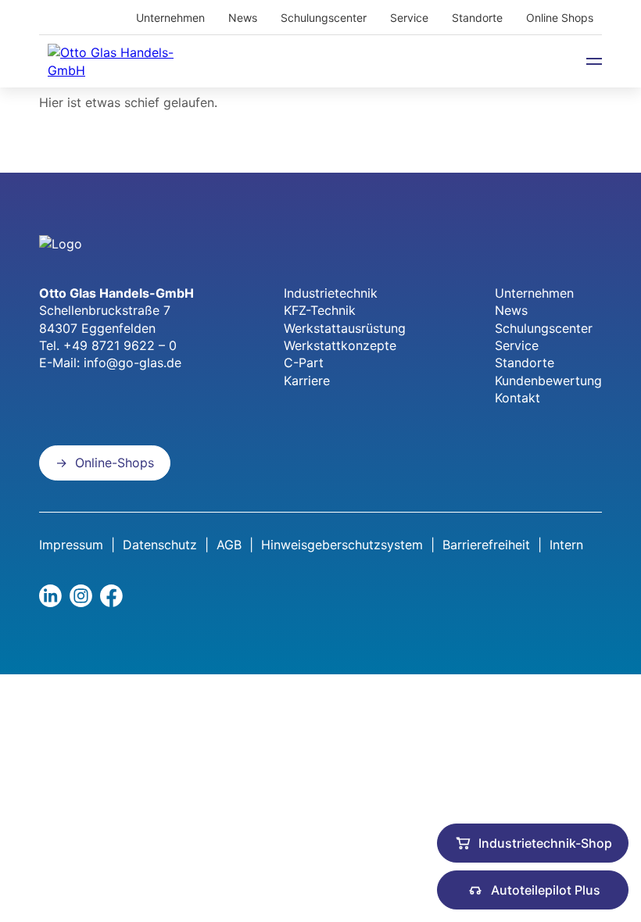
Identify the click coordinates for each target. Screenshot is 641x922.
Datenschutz (160, 544)
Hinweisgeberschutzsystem (342, 544)
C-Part (304, 362)
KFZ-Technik (320, 310)
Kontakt (517, 398)
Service (409, 17)
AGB (229, 544)
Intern (566, 544)
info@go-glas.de (132, 362)
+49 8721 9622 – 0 (120, 345)
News (242, 17)
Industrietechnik (331, 293)
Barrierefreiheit (486, 544)
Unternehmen (170, 17)
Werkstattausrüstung (345, 328)
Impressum (71, 544)
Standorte (477, 17)
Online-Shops (114, 462)
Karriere (307, 380)
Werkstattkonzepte (340, 345)
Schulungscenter (324, 17)
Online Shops (559, 17)
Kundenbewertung (548, 380)
